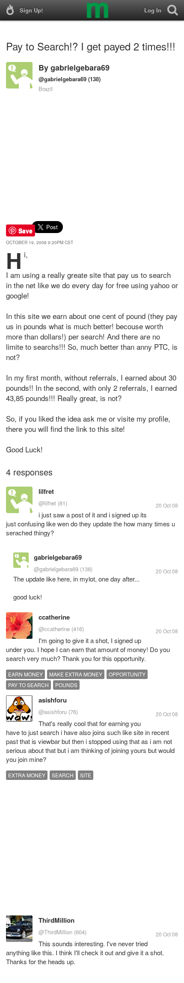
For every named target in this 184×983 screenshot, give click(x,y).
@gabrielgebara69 (62, 79)
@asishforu (53, 712)
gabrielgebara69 (80, 67)
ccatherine (54, 617)
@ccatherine (54, 629)
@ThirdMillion (55, 932)
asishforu (53, 700)
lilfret (46, 491)
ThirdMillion (56, 920)
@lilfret (47, 503)
